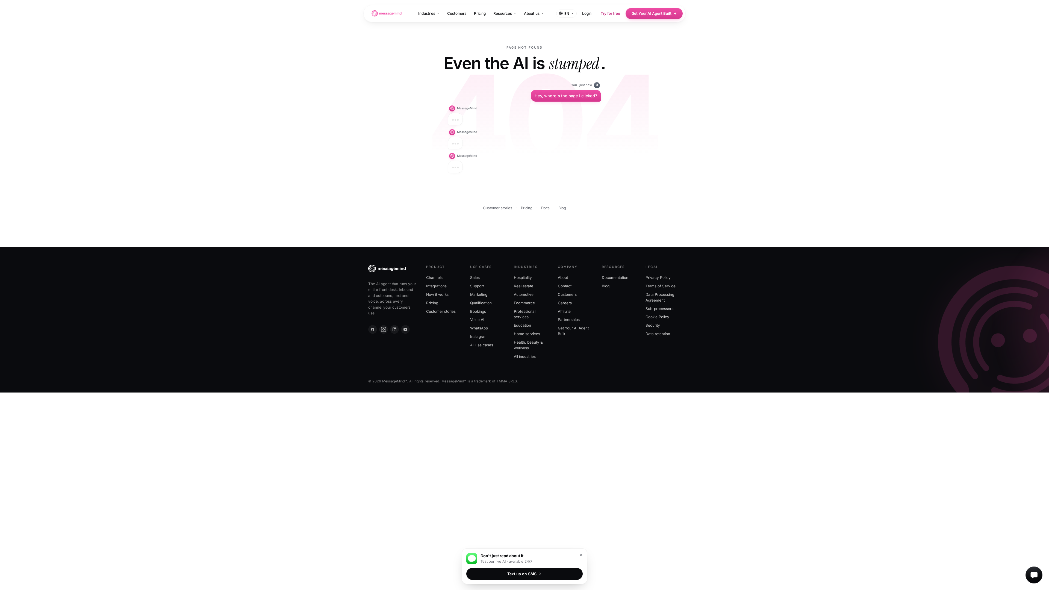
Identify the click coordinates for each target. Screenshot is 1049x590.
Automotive (524, 294)
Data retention (658, 334)
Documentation (615, 277)
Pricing (480, 13)
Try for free (610, 13)
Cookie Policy (657, 317)
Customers (456, 13)
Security (653, 325)
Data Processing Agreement (660, 297)
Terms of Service (661, 286)
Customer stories (497, 208)
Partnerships (569, 320)
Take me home (556, 191)
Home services (527, 334)
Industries (426, 13)
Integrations (436, 286)
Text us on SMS (522, 573)
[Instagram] (383, 329)
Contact (564, 286)
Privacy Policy (658, 277)
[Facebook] (372, 329)
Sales (475, 277)
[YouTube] (405, 329)
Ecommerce (524, 303)
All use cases (481, 345)
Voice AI (477, 320)
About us (532, 13)
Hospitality (523, 277)
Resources (502, 13)
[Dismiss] (581, 555)
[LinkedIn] (394, 329)
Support (477, 286)
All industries (525, 357)
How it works (437, 294)
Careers (565, 303)
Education (522, 325)
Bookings (478, 311)
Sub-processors (659, 308)
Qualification (481, 303)
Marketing (478, 294)
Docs (545, 208)
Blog (562, 208)
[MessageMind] (386, 13)
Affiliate (564, 311)
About (563, 277)
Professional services (524, 314)
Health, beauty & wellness (528, 345)
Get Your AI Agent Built (651, 13)
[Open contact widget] (1034, 575)
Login (587, 13)
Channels (434, 277)
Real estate (523, 286)
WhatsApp (479, 328)
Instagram (479, 337)
